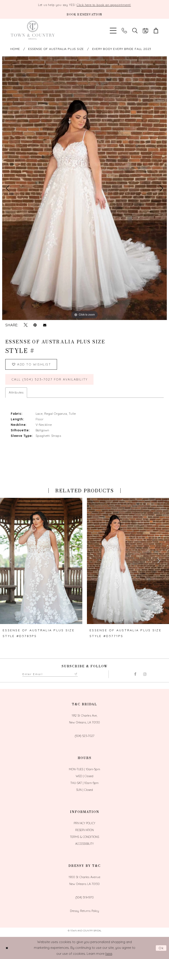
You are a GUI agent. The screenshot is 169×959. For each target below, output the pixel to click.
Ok (161, 948)
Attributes (16, 392)
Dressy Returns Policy (84, 911)
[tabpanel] (84, 188)
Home (15, 49)
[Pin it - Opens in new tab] (35, 325)
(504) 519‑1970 (84, 897)
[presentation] (41, 561)
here (108, 953)
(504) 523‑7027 (85, 736)
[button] (156, 30)
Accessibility (84, 843)
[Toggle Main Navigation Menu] (113, 30)
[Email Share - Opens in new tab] (44, 325)
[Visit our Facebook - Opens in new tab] (135, 674)
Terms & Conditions (84, 837)
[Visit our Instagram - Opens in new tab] (145, 674)
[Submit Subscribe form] (76, 674)
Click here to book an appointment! (104, 5)
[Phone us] (124, 30)
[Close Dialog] (7, 948)
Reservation (84, 830)
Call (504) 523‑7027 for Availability (50, 379)
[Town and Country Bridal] (33, 30)
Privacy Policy (84, 823)
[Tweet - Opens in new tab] (26, 325)
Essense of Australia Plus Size (56, 49)
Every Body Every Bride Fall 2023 (121, 49)
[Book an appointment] (145, 30)
